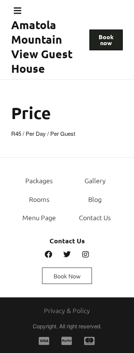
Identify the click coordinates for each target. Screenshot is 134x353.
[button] (17, 10)
